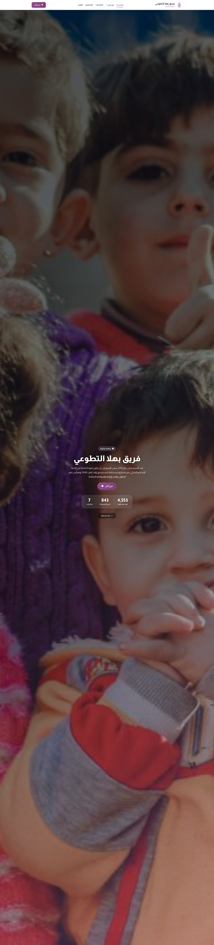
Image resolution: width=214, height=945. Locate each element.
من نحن (111, 5)
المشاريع (89, 5)
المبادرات (99, 5)
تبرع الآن (38, 5)
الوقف (80, 5)
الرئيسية (120, 5)
